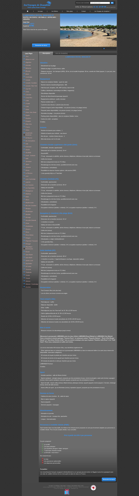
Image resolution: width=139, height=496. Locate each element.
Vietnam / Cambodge (32, 284)
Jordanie (28, 167)
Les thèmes (55, 11)
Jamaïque (28, 161)
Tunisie (28, 275)
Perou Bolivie (29, 235)
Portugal (28, 244)
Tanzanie (28, 269)
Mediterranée (30, 202)
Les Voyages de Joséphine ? (102, 11)
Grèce (27, 130)
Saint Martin (29, 254)
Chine (27, 91)
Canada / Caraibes (31, 83)
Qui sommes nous (76, 485)
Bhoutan (28, 71)
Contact (84, 11)
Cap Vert (28, 89)
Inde (27, 144)
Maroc (27, 199)
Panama (28, 229)
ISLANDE (28, 152)
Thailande (28, 272)
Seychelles (29, 263)
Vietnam (28, 281)
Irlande (28, 149)
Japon (27, 164)
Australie (28, 65)
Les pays (40, 11)
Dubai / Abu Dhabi (31, 112)
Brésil (27, 74)
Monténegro (29, 211)
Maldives (28, 194)
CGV (82, 485)
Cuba (27, 106)
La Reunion (29, 173)
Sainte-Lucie (29, 260)
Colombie (28, 94)
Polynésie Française (32, 241)
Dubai (27, 109)
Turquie (28, 278)
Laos (27, 176)
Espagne (28, 121)
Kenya (27, 170)
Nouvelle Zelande (31, 220)
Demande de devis (41, 45)
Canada (28, 80)
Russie (28, 251)
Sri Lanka (28, 266)
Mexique (28, 208)
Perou (27, 232)
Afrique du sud (30, 59)
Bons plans (70, 11)
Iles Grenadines (30, 141)
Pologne (28, 238)
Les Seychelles (30, 188)
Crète (27, 100)
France (28, 127)
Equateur (28, 118)
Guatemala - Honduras (29, 134)
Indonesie (28, 146)
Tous (27, 56)
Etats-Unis (29, 124)
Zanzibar (28, 287)
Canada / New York (31, 86)
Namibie (28, 214)
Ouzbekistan (29, 226)
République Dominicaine (29, 248)
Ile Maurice (29, 138)
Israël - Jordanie (30, 155)
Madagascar (29, 191)
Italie (27, 158)
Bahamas (28, 68)
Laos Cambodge (30, 179)
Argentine (28, 62)
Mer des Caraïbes (31, 205)
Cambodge (29, 77)
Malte (27, 196)
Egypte (28, 115)
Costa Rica (29, 97)
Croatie (28, 103)
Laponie (28, 182)
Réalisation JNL (74, 488)
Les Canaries (29, 185)
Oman (27, 223)
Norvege (28, 217)
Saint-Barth (29, 257)
